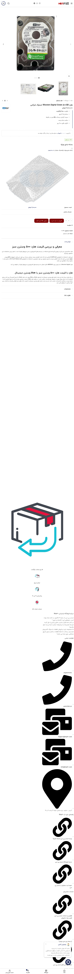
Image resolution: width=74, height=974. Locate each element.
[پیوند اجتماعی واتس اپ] (37, 3)
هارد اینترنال (59, 100)
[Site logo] (64, 3)
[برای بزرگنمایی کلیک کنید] (69, 76)
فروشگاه (66, 100)
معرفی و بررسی (37, 247)
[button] (71, 44)
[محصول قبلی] (7, 101)
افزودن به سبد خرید (56, 220)
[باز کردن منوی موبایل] (72, 3)
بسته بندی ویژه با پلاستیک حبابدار (60, 150)
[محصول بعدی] (2, 101)
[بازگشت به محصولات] (5, 101)
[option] (38, 77)
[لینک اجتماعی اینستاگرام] (39, 3)
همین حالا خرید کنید (41, 220)
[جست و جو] (8, 3)
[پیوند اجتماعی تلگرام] (34, 3)
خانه (71, 100)
